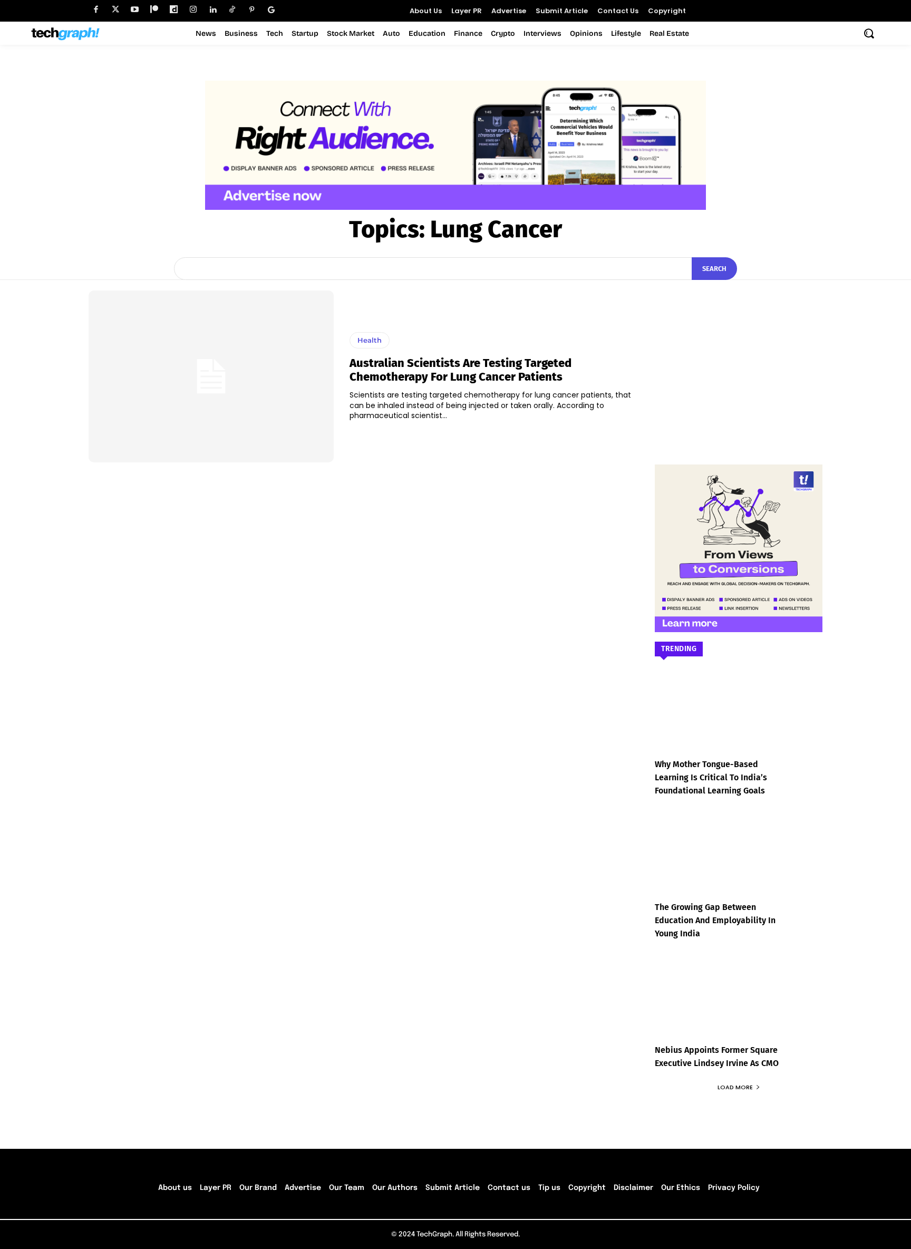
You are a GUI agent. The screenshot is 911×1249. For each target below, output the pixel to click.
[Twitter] (115, 10)
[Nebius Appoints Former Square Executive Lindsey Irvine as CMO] (738, 1006)
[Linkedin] (213, 10)
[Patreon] (154, 10)
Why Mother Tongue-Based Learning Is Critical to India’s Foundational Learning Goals (711, 777)
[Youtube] (135, 10)
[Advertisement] (738, 356)
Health (369, 340)
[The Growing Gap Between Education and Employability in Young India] (738, 863)
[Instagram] (193, 10)
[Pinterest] (252, 10)
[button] (868, 33)
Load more (735, 1087)
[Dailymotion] (174, 10)
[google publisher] (271, 10)
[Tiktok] (232, 10)
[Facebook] (96, 10)
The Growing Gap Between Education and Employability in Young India (715, 920)
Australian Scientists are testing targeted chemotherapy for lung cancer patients (460, 370)
